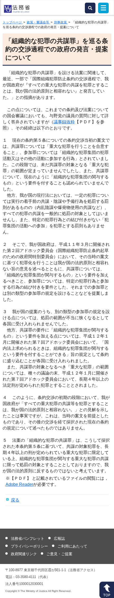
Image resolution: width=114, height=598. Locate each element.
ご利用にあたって (72, 546)
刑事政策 (61, 22)
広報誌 (59, 538)
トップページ (13, 22)
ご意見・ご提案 (59, 554)
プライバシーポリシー (29, 546)
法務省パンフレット (27, 538)
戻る (15, 500)
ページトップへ (106, 590)
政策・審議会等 (38, 22)
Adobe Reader (19, 484)
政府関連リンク (24, 554)
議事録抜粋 (64, 122)
